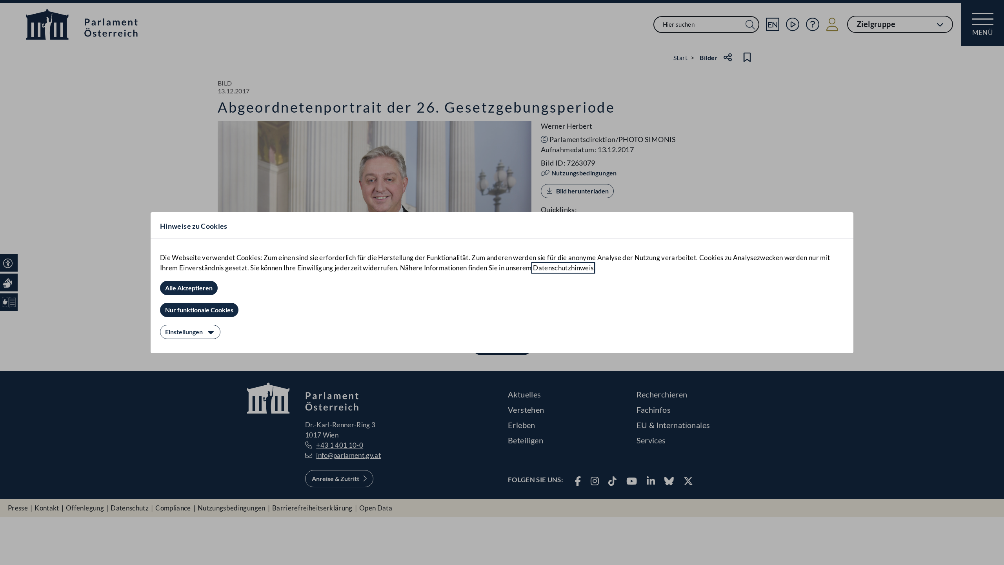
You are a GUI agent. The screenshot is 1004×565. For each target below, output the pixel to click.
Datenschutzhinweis (563, 268)
